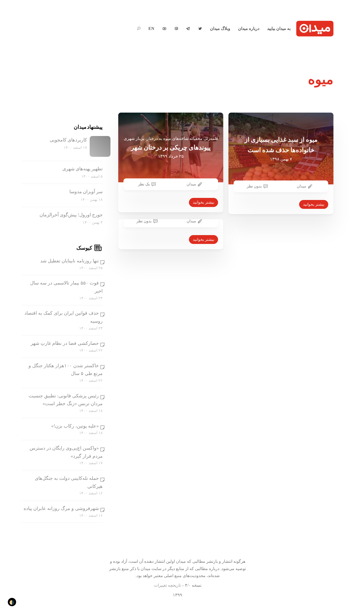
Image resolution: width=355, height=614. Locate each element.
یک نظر (144, 184)
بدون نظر (254, 186)
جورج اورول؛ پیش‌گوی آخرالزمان (71, 214)
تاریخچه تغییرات (167, 585)
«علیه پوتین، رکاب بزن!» (75, 426)
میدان (191, 184)
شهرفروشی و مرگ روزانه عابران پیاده (61, 508)
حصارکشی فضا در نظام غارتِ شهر (65, 343)
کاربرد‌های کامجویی (68, 140)
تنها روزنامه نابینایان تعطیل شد (69, 260)
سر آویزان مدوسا (86, 191)
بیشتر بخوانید (203, 202)
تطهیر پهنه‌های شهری (82, 168)
